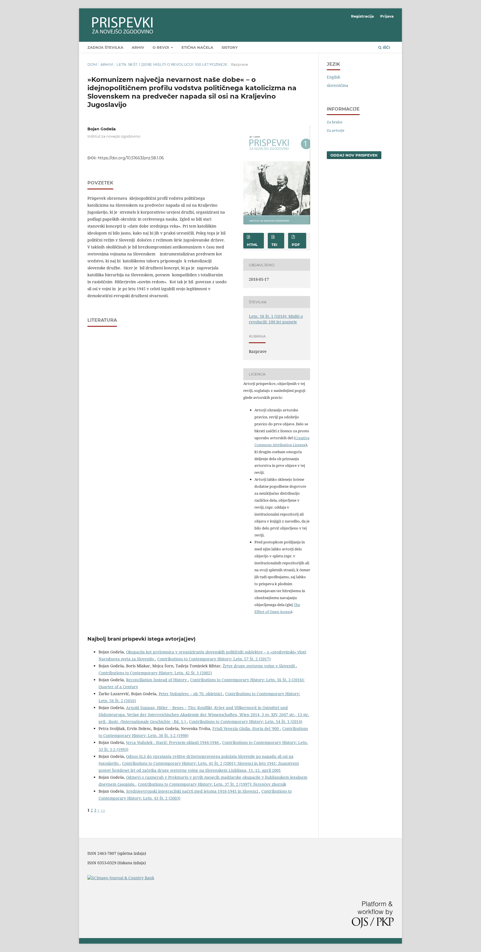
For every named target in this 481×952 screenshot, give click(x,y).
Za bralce (334, 122)
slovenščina (337, 85)
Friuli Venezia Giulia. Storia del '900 (246, 728)
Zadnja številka (105, 47)
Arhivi (106, 64)
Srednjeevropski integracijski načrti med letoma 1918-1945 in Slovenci (192, 791)
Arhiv (138, 47)
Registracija (362, 16)
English (333, 77)
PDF (296, 244)
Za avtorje (335, 130)
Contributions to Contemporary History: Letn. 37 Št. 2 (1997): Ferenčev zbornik (212, 784)
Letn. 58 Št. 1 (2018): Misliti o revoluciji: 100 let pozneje (172, 64)
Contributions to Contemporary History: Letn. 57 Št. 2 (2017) (214, 658)
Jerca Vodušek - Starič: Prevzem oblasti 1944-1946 (173, 742)
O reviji (161, 47)
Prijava (387, 16)
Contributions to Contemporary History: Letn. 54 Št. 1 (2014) (245, 721)
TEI (274, 244)
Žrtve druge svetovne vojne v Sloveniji (259, 665)
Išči (386, 47)
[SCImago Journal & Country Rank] (120, 877)
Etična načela (197, 47)
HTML (252, 244)
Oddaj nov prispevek (354, 155)
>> (103, 810)
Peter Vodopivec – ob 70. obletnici (191, 693)
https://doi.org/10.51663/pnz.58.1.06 (131, 157)
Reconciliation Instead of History (157, 679)
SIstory (230, 47)
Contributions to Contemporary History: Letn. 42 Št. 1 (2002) (155, 672)
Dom (92, 64)
